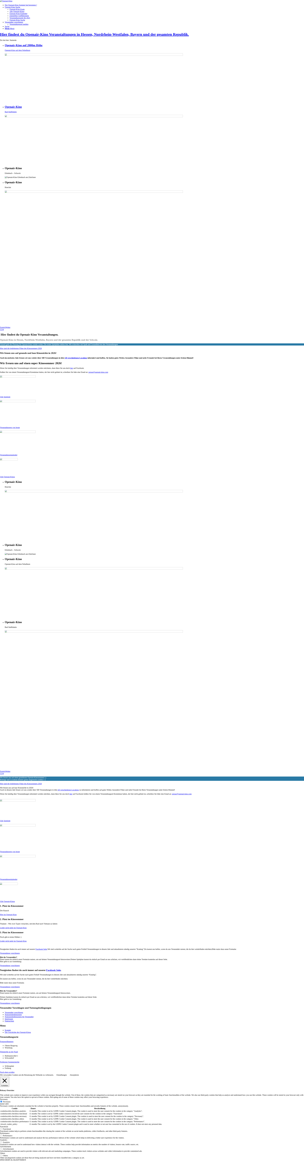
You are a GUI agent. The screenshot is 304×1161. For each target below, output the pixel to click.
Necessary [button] (4, 1099)
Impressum (9, 1019)
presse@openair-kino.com (98, 372)
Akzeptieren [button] (74, 1075)
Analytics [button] (3, 1140)
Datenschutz (9, 1021)
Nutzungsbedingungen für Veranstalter (19, 1017)
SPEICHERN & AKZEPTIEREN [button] (13, 1160)
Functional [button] (4, 1127)
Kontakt (8, 1030)
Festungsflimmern (6, 1042)
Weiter (7, 327)
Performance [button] (5, 1133)
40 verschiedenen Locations (76, 358)
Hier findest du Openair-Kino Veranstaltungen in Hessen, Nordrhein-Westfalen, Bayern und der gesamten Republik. (94, 34)
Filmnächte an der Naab (9, 1052)
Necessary (7, 1102)
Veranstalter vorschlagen (14, 1012)
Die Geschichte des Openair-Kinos (18, 1032)
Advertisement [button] (5, 1147)
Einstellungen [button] (62, 1075)
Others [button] (2, 1153)
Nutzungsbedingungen (13, 1015)
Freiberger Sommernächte (9, 1062)
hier (71, 368)
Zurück (2, 327)
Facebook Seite (41, 949)
